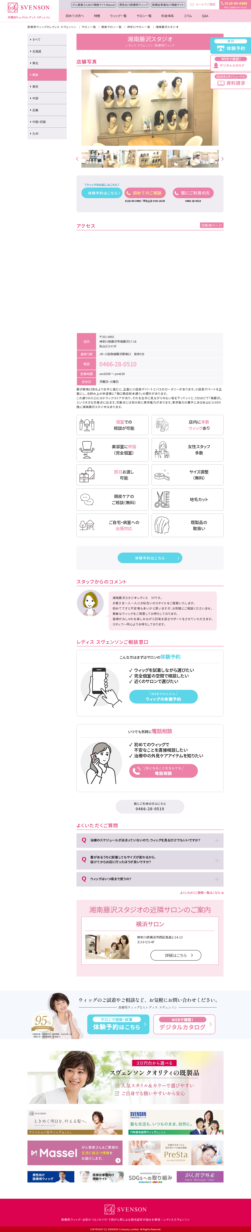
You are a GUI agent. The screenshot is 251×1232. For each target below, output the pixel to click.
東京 (35, 86)
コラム (188, 15)
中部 (35, 98)
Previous (76, 159)
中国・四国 (39, 122)
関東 (35, 75)
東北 (35, 63)
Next (221, 159)
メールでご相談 (205, 4)
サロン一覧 (144, 15)
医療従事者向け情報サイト (168, 5)
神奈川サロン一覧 (138, 27)
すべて (36, 39)
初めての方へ (75, 15)
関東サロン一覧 (111, 27)
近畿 (35, 110)
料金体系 (167, 15)
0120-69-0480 (236, 3)
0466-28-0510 (118, 363)
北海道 (36, 51)
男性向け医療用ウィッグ (133, 5)
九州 (35, 133)
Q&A (205, 15)
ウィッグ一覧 (118, 15)
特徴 (97, 15)
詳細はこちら (176, 955)
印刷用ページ (212, 225)
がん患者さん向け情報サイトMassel (93, 5)
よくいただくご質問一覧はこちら (200, 892)
